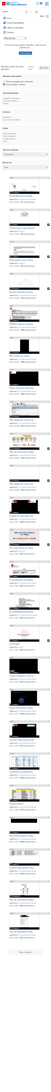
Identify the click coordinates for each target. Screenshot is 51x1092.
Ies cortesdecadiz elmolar (27, 295)
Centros (10, 32)
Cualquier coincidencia (11, 98)
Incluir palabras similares (15, 85)
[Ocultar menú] (44, 16)
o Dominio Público (11, 120)
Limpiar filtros (31, 68)
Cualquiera (7, 117)
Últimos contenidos (15, 28)
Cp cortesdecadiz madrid (27, 199)
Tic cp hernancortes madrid (28, 615)
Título (5, 141)
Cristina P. (21, 551)
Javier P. (21, 647)
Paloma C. (21, 231)
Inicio (9, 18)
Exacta (5, 103)
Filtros (45, 68)
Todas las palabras (10, 101)
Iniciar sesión (25, 53)
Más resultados (25, 952)
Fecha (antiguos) (9, 136)
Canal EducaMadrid (15, 23)
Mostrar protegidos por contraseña (19, 82)
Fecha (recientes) (9, 134)
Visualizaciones (9, 139)
